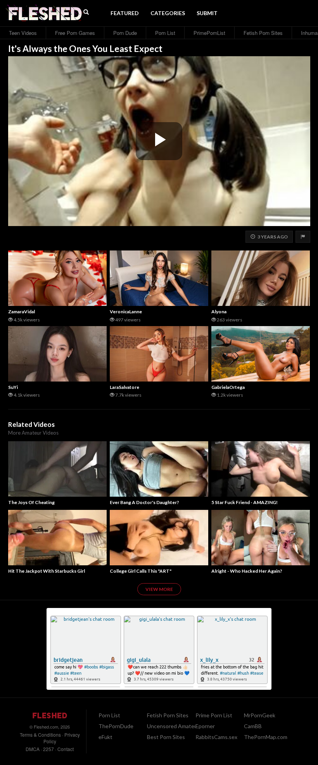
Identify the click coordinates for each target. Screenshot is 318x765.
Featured (125, 13)
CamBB (253, 726)
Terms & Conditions (40, 734)
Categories (167, 13)
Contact (65, 749)
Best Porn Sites (166, 737)
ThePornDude (116, 726)
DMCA (33, 749)
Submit (207, 13)
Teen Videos (23, 32)
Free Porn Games (75, 32)
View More (159, 589)
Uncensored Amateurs (174, 726)
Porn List (165, 32)
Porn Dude (125, 32)
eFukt (105, 737)
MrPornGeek (259, 715)
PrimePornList (209, 32)
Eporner (205, 726)
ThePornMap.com (265, 737)
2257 (48, 749)
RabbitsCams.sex (216, 737)
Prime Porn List (213, 715)
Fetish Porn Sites (263, 32)
